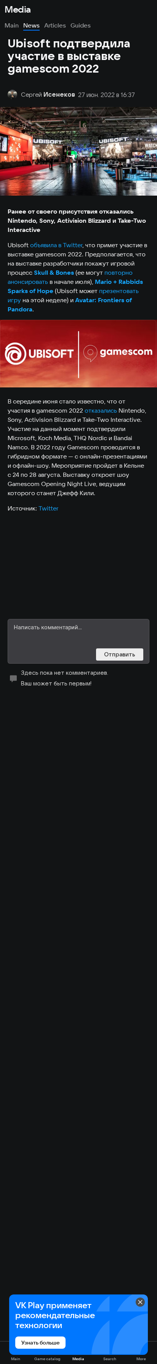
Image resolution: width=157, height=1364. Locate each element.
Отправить (119, 654)
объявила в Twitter (56, 245)
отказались (101, 410)
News (31, 25)
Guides (80, 25)
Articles (55, 25)
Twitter (48, 508)
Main (12, 25)
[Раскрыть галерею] (78, 353)
